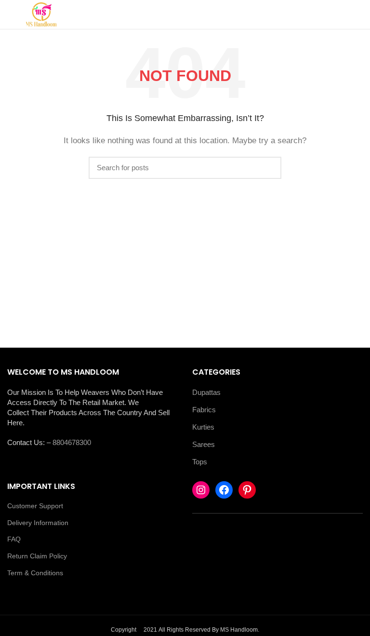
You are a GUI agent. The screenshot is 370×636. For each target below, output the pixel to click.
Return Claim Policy (37, 556)
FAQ (14, 539)
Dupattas (206, 392)
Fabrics (204, 410)
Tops (199, 462)
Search (268, 168)
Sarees (203, 444)
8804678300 (72, 442)
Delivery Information (37, 523)
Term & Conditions (35, 573)
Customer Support (35, 506)
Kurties (203, 427)
